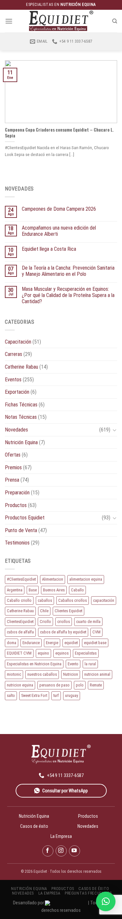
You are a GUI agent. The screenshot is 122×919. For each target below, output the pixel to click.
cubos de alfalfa (20, 631)
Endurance (31, 642)
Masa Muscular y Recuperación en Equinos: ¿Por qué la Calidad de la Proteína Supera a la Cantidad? (68, 295)
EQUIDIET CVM (19, 653)
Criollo (45, 621)
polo (80, 685)
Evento (73, 663)
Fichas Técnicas (21, 405)
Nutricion (70, 674)
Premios (13, 467)
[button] (105, 901)
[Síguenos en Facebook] (47, 850)
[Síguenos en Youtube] (74, 850)
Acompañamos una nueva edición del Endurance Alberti (59, 231)
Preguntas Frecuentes (88, 893)
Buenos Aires (54, 589)
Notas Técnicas (21, 417)
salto (11, 695)
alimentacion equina (85, 579)
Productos (16, 505)
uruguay (71, 695)
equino (43, 653)
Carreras (13, 354)
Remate (96, 685)
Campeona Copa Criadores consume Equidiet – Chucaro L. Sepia (59, 132)
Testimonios (17, 543)
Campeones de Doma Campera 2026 (59, 209)
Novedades (16, 430)
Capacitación (18, 342)
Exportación (17, 392)
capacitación (103, 600)
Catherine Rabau (21, 367)
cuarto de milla (88, 621)
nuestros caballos (42, 674)
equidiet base (95, 642)
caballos (45, 600)
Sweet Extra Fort (34, 695)
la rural (90, 663)
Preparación (17, 492)
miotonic (14, 674)
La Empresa (61, 836)
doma (11, 642)
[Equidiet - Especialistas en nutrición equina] (61, 21)
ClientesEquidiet (20, 621)
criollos (63, 621)
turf (56, 695)
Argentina (14, 589)
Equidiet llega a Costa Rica (49, 249)
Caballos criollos (72, 600)
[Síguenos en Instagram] (61, 850)
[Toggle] (114, 430)
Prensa (12, 480)
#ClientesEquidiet (21, 579)
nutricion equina (20, 685)
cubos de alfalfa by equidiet (63, 631)
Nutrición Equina (21, 442)
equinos (62, 653)
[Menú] (9, 21)
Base (33, 589)
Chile (44, 610)
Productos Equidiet (25, 518)
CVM (96, 631)
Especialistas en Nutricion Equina (34, 663)
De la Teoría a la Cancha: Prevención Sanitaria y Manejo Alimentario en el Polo (68, 271)
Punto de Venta (21, 530)
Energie (52, 642)
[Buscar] (114, 21)
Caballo (77, 589)
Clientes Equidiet (68, 610)
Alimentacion (52, 579)
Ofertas (12, 455)
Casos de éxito (34, 826)
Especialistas (86, 653)
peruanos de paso (54, 685)
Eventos (13, 379)
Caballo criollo (19, 600)
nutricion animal (97, 674)
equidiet (71, 642)
